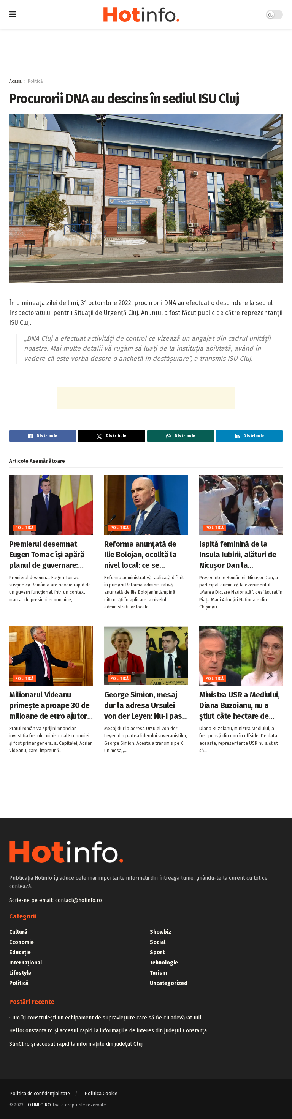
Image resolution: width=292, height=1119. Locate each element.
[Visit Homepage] (141, 14)
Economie (21, 942)
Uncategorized (168, 983)
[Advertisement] (146, 51)
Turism (158, 973)
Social (157, 942)
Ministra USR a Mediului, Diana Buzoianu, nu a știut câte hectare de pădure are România (239, 705)
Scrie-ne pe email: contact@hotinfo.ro (55, 900)
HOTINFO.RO (38, 1105)
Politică (35, 81)
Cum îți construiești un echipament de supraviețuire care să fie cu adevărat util (105, 1018)
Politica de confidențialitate (39, 1093)
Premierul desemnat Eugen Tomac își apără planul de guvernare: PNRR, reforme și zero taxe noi (46, 555)
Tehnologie (164, 962)
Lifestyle (20, 973)
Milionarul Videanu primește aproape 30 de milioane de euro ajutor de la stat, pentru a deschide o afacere (49, 705)
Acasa (15, 81)
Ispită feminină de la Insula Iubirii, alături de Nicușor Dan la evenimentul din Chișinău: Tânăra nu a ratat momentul (237, 555)
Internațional (25, 962)
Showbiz (160, 932)
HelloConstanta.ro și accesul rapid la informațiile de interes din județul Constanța (108, 1030)
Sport (157, 952)
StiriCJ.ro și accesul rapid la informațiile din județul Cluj (76, 1044)
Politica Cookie (100, 1093)
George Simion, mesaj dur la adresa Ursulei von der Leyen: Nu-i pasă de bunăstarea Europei (145, 705)
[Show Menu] (12, 14)
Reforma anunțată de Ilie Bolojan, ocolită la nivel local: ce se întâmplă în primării (140, 555)
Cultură (18, 932)
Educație (20, 952)
